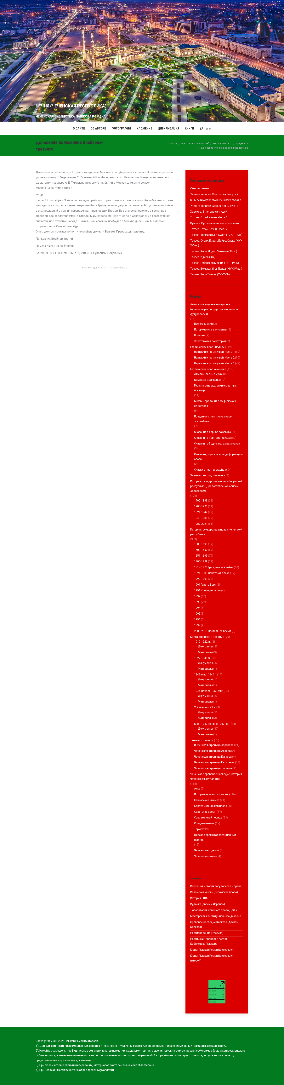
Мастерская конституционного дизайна (215, 916)
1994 (197, 607)
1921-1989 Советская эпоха (212, 573)
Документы (99, 267)
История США (199, 898)
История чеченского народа (212, 794)
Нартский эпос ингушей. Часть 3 (214, 363)
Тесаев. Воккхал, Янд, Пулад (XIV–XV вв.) (216, 268)
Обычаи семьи (199, 188)
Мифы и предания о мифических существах (215, 403)
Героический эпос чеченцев (208, 369)
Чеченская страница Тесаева (213, 768)
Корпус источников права (210, 805)
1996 (197, 619)
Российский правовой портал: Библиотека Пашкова (209, 941)
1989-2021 (200, 523)
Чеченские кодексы (206, 850)
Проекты (199, 335)
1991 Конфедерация (207, 590)
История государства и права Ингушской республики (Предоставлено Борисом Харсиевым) (216, 486)
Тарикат (199, 829)
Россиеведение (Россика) (206, 932)
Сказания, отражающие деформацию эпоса (218, 457)
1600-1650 (200, 549)
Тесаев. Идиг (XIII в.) (202, 257)
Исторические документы (210, 329)
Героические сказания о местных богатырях (215, 388)
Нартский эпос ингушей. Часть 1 (214, 351)
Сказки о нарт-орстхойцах (210, 469)
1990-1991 (200, 578)
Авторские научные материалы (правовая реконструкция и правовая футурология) (214, 309)
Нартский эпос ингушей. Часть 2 (214, 357)
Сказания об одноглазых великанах (217, 443)
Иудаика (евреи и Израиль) (207, 904)
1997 (197, 625)
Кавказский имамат (206, 800)
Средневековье (204, 823)
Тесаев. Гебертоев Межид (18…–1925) (214, 262)
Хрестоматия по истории (210, 341)
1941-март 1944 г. (205, 674)
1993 (197, 602)
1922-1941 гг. (202, 658)
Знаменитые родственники (207, 475)
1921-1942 (200, 512)
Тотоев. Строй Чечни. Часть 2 (209, 229)
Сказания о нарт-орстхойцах (212, 437)
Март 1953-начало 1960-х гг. (212, 723)
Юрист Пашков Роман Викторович (212, 949)
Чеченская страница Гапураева (214, 762)
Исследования (203, 323)
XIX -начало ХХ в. (205, 707)
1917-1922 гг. (202, 641)
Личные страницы (201, 740)
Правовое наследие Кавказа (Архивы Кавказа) (214, 924)
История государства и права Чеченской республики (216, 532)
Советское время (205, 811)
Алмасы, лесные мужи (208, 374)
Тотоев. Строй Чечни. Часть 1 (209, 217)
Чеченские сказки (205, 856)
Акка (197, 788)
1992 (197, 596)
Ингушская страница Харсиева (214, 745)
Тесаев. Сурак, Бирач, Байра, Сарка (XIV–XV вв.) (216, 243)
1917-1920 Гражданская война (213, 567)
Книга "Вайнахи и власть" (206, 636)
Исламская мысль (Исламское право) (214, 892)
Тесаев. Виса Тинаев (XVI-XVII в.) (210, 274)
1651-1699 (200, 555)
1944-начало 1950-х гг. (208, 690)
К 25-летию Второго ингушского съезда (215, 200)
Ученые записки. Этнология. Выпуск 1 (214, 205)
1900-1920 (200, 506)
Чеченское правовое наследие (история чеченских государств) (216, 776)
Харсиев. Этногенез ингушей (208, 211)
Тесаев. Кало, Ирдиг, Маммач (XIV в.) (213, 251)
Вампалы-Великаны (207, 379)
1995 (197, 613)
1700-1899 (200, 500)
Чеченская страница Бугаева (213, 756)
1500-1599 (200, 544)
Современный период (208, 817)
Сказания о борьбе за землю (212, 431)
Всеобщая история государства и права (215, 886)
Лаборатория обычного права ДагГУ (213, 910)
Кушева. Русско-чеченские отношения (214, 223)
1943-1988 (200, 518)
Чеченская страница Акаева (212, 750)
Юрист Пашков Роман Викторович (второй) (212, 958)
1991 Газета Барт (205, 584)
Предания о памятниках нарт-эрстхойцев (213, 419)
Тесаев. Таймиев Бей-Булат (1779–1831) (216, 234)
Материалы (205, 652)
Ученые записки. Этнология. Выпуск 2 (214, 194)
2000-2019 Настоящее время (212, 631)
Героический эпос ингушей (207, 346)
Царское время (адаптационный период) (215, 837)
